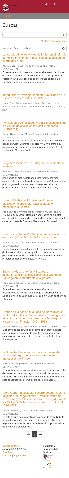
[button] (46, 4)
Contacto (7, 455)
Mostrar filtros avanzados (54, 40)
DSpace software (11, 445)
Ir (64, 35)
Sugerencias (19, 455)
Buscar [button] (9, 15)
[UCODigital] (49, 465)
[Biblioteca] (48, 457)
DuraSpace (8, 452)
